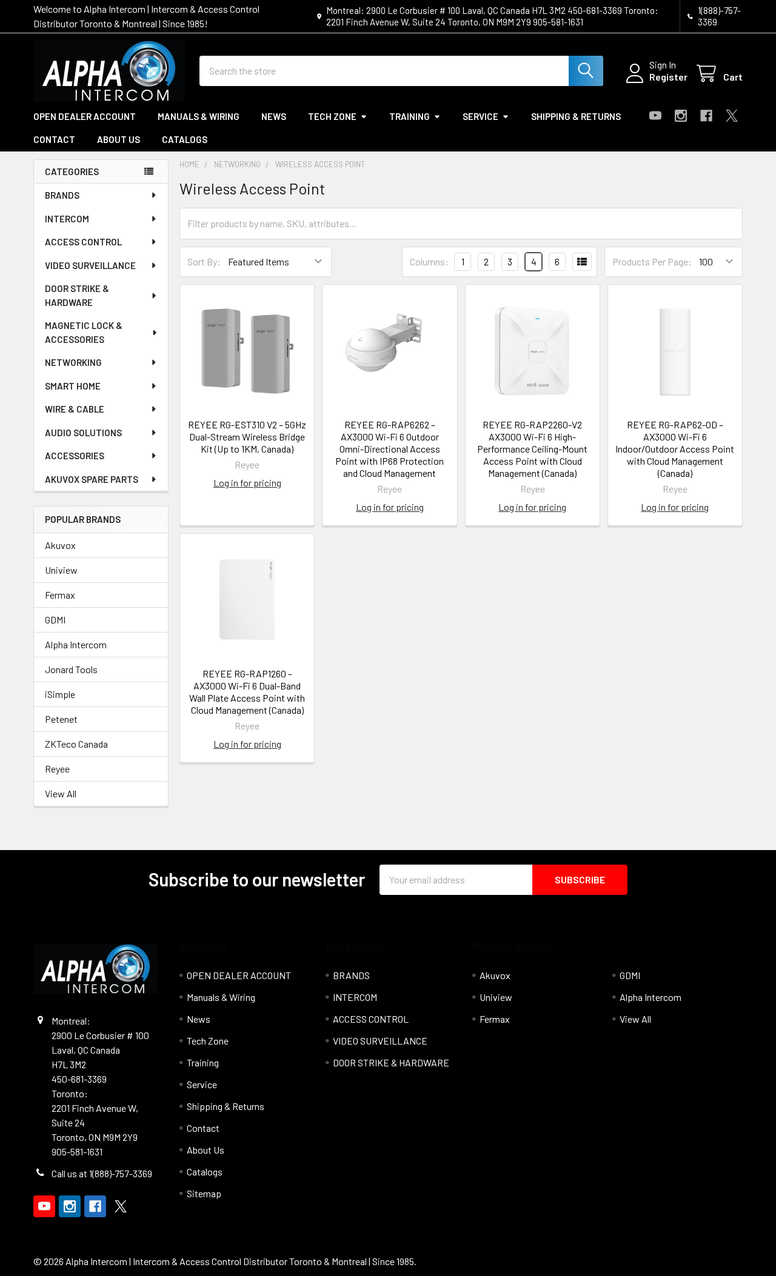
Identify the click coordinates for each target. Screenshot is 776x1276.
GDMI (55, 619)
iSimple (60, 694)
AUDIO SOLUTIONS (83, 432)
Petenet (61, 719)
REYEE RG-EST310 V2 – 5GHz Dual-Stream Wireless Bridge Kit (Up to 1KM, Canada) (247, 436)
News (273, 116)
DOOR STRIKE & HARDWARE (77, 295)
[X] (732, 116)
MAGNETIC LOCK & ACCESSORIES (83, 332)
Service (480, 116)
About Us (118, 139)
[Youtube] (655, 116)
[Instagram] (681, 116)
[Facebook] (706, 116)
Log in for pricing (247, 482)
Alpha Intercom (76, 644)
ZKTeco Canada (76, 743)
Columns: (429, 261)
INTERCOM (67, 218)
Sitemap (204, 1193)
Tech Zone (332, 116)
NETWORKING (73, 362)
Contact (54, 139)
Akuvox (60, 545)
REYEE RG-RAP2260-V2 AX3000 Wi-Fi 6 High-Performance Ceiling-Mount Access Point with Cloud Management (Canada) (532, 449)
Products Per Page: (652, 261)
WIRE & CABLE (74, 409)
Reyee (57, 768)
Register (668, 76)
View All (60, 793)
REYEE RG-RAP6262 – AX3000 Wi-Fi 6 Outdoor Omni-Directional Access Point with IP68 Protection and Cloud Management (389, 449)
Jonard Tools (71, 669)
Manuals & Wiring (198, 116)
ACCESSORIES (74, 455)
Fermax (60, 594)
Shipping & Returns (576, 116)
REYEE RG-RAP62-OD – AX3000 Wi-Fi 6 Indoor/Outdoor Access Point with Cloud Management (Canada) (674, 449)
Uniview (61, 570)
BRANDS (62, 195)
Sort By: (204, 261)
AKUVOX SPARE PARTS (91, 479)
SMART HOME (73, 385)
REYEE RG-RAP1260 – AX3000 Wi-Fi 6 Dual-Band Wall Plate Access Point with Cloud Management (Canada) (247, 692)
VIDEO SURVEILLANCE (90, 265)
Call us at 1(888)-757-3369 (102, 1173)
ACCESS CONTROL (83, 241)
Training (409, 116)
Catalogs (184, 139)
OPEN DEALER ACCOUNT (84, 116)
